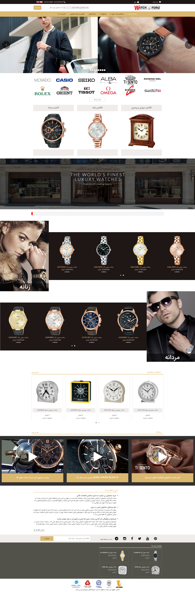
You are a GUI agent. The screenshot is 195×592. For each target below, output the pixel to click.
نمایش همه (35, 372)
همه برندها (97, 99)
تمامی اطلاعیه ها (39, 530)
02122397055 (58, 2)
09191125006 (48, 2)
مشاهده (67, 272)
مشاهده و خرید (47, 418)
